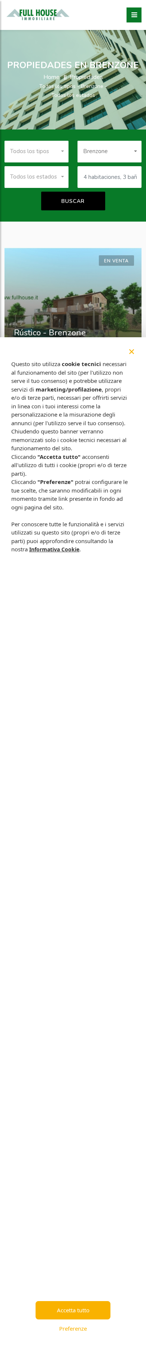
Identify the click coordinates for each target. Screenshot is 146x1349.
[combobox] (36, 151)
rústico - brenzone (50, 332)
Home (51, 77)
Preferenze (73, 1328)
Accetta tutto (73, 1310)
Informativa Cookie (54, 549)
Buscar (73, 201)
